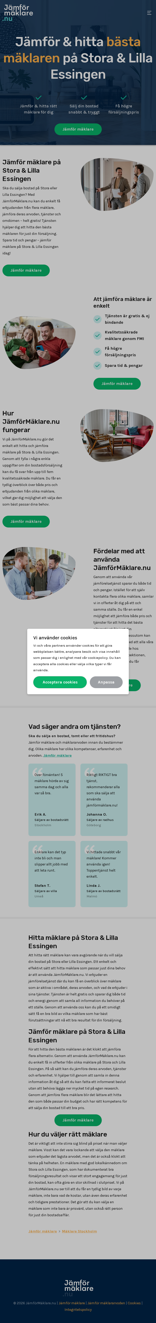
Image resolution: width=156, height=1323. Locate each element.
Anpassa (106, 682)
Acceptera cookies (60, 682)
